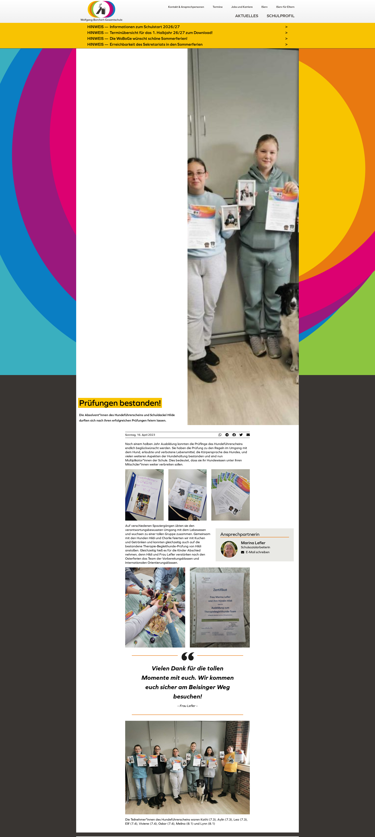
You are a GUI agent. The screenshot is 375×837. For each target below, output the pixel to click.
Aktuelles (246, 15)
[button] (219, 435)
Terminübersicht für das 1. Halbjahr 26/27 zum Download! (161, 32)
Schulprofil (281, 15)
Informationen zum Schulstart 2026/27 (145, 27)
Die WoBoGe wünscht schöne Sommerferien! (148, 38)
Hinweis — (98, 27)
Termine (218, 6)
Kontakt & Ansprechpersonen (186, 6)
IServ (264, 6)
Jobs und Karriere (242, 6)
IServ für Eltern (285, 6)
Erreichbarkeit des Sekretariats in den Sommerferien (156, 44)
